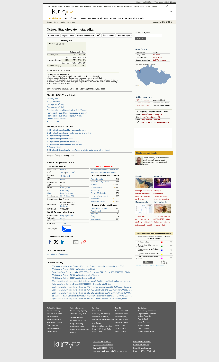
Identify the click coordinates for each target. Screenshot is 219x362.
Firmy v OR (95, 190)
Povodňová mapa (66, 193)
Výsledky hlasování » (142, 265)
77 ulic (62, 221)
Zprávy (54, 6)
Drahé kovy (96, 323)
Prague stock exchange (146, 331)
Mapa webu (146, 322)
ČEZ (99, 311)
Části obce (153, 122)
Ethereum (110, 320)
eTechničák (147, 316)
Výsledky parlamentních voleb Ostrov (104, 170)
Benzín (104, 329)
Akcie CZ (61, 6)
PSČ (98, 35)
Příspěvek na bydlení (54, 320)
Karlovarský (64, 191)
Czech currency (143, 328)
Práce (142, 6)
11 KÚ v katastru (159, 60)
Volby (140, 322)
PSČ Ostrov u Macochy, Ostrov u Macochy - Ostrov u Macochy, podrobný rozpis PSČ (88, 266)
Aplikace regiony (143, 97)
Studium (173, 2)
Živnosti (94, 185)
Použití (136, 351)
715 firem (156, 55)
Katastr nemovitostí (85, 35)
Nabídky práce (96, 219)
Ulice (147, 122)
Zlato (94, 6)
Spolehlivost (151, 311)
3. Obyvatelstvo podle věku (58, 136)
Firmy (144, 114)
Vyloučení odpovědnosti (103, 345)
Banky (72, 308)
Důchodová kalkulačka (54, 314)
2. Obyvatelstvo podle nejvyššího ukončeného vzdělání (69, 133)
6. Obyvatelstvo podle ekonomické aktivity (64, 144)
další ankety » (160, 265)
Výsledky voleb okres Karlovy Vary (103, 173)
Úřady (93, 217)
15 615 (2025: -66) (67, 196)
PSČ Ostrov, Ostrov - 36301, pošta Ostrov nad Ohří (73, 269)
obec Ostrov (141, 49)
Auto (139, 311)
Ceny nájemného (66, 215)
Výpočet (59, 308)
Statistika (62, 22)
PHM (99, 329)
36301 (62, 173)
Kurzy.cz (49, 22)
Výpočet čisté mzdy (53, 311)
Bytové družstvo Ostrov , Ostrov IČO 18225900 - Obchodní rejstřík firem (82, 284)
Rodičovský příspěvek (54, 322)
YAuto (156, 2)
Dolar (84, 314)
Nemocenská (74, 327)
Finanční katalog (143, 319)
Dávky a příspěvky (160, 202)
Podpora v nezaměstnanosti (79, 330)
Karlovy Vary (65, 188)
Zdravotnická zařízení (99, 208)
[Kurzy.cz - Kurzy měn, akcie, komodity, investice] (63, 14)
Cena (144, 311)
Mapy (49, 193)
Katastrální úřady (121, 317)
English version (143, 325)
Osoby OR (158, 114)
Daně (117, 331)
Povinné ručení (52, 331)
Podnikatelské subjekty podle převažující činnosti (67, 110)
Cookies (107, 341)
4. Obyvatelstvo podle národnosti (60, 139)
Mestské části (163, 122)
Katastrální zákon (142, 105)
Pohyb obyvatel (53, 101)
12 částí (63, 224)
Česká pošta (108, 35)
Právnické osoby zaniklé (100, 182)
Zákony (136, 6)
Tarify (114, 6)
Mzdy (107, 317)
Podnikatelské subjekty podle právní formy (64, 116)
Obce (142, 122)
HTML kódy (151, 351)
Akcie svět (70, 6)
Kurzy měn (79, 6)
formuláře (123, 331)
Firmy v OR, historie (98, 193)
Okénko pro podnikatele (146, 153)
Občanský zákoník (121, 322)
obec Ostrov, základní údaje (58, 254)
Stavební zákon (120, 328)
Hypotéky (107, 6)
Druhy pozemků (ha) (55, 104)
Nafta (109, 329)
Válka (148, 6)
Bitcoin (99, 6)
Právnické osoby (97, 179)
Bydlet (168, 2)
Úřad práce (73, 320)
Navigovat (64, 206)
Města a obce (119, 311)
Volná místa (79, 317)
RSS (142, 351)
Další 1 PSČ (70, 173)
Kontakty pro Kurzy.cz (142, 348)
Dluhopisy (95, 314)
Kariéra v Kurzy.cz (141, 345)
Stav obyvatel (52, 99)
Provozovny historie (98, 202)
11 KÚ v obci (65, 176)
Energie (120, 6)
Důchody (73, 332)
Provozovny (95, 199)
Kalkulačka (128, 6)
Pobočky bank (96, 211)
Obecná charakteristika (56, 118)
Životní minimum (52, 325)
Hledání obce (53, 35)
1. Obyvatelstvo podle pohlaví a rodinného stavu (66, 130)
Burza (94, 311)
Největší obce (68, 35)
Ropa (94, 329)
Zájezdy (150, 2)
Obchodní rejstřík (124, 35)
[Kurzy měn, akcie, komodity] (67, 345)
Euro (79, 314)
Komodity (138, 176)
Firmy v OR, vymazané (99, 196)
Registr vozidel (143, 314)
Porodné (82, 327)
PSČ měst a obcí (142, 100)
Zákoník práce (120, 325)
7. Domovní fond (53, 147)
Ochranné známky (121, 320)
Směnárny (73, 314)
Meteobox (162, 2)
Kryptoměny (96, 320)
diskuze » (153, 265)
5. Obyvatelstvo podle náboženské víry (63, 141)
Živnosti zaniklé (96, 188)
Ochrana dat (98, 341)
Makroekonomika (141, 202)
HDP (102, 317)
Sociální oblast (53, 121)
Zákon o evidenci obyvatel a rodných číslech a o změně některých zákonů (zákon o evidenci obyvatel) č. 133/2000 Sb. (92, 281)
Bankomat (94, 214)
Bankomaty (80, 308)
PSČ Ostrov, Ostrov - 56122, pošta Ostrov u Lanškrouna (75, 275)
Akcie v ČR (158, 176)
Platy (84, 320)
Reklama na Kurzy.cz (142, 341)
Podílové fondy (105, 314)
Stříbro (109, 326)
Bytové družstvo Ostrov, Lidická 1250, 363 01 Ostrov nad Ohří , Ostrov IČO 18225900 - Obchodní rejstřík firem (92, 272)
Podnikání (118, 308)
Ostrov (62, 180)
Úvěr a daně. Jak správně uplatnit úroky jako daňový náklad (155, 162)
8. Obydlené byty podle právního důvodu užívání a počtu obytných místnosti (78, 150)
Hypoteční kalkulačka (54, 328)
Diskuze (154, 6)
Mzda (80, 320)
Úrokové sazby (75, 311)
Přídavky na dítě (52, 317)
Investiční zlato (102, 326)
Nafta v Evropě (97, 331)
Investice (95, 308)
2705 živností (158, 57)
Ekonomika (96, 317)
